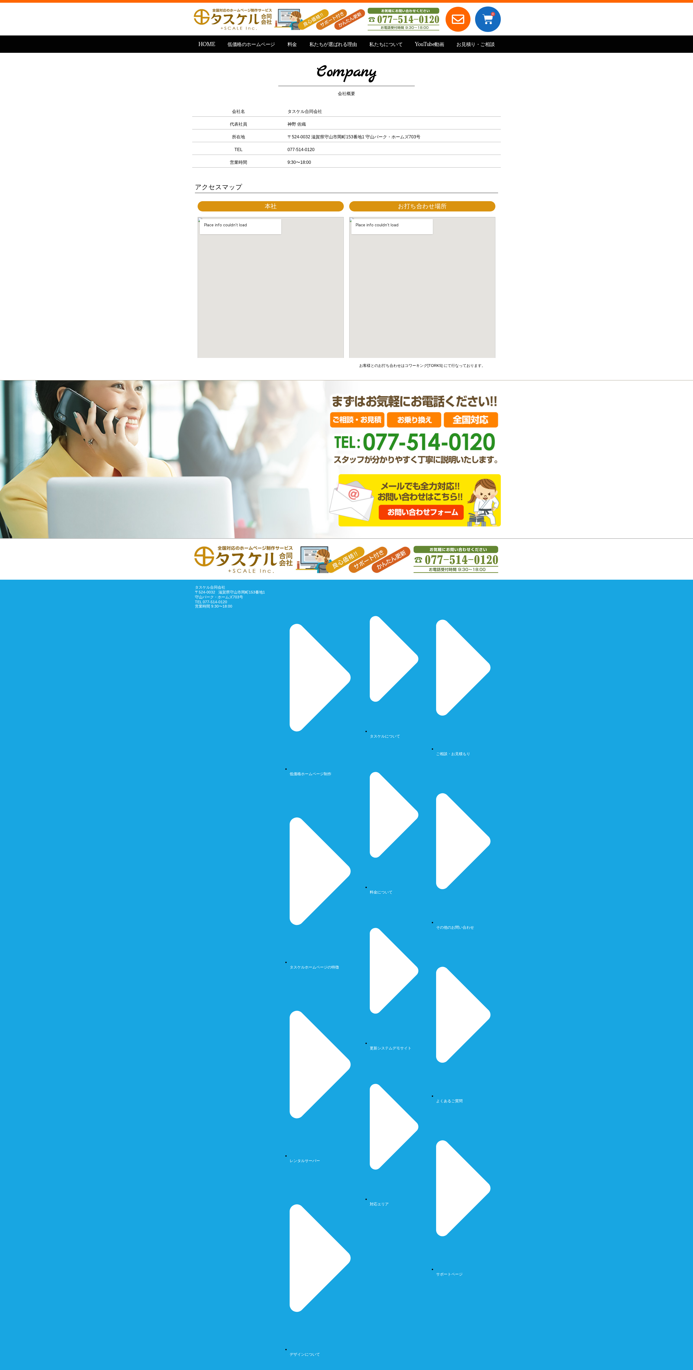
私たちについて (386, 44)
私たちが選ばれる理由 (333, 44)
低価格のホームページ (251, 44)
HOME (206, 44)
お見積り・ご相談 (475, 44)
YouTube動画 (429, 44)
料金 (292, 44)
